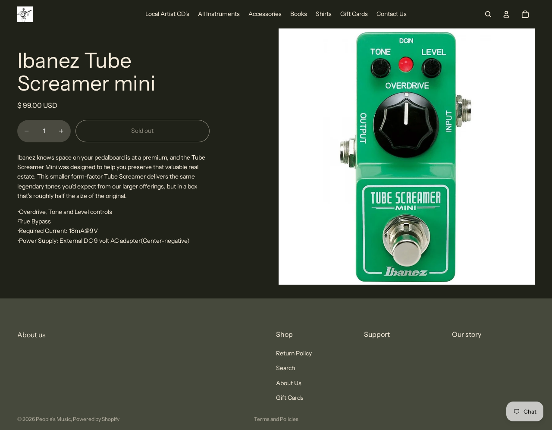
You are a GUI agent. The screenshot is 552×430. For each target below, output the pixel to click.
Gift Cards (290, 398)
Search (285, 368)
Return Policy (294, 353)
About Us (288, 383)
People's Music (53, 419)
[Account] (506, 14)
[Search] (488, 14)
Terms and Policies (276, 419)
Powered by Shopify (96, 419)
